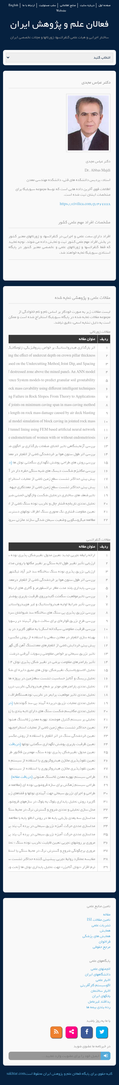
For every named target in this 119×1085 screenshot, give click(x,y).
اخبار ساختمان (100, 991)
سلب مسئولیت (47, 5)
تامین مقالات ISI (98, 920)
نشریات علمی (101, 925)
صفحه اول (104, 5)
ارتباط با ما (28, 5)
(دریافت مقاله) (22, 777)
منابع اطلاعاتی (68, 5)
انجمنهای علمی (100, 969)
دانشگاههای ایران (97, 974)
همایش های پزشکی (96, 936)
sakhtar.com (16, 1074)
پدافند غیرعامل (99, 1002)
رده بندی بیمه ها (98, 1007)
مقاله (106, 914)
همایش (105, 930)
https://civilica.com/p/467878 (85, 204)
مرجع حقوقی (101, 947)
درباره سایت (87, 5)
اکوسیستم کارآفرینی (95, 985)
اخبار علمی (103, 980)
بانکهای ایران (101, 996)
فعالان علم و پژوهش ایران (59, 24)
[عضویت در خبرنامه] (105, 1056)
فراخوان (104, 942)
